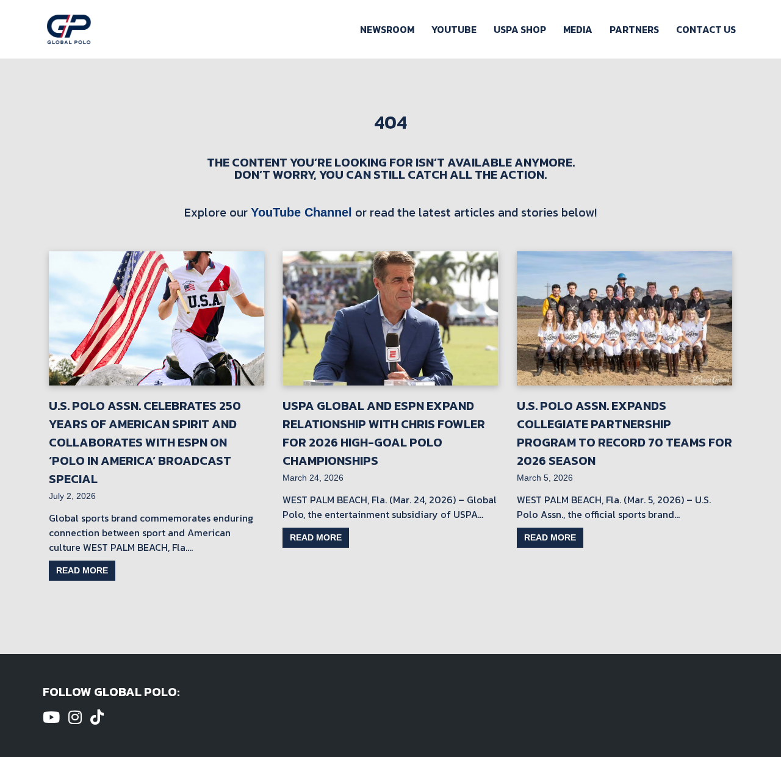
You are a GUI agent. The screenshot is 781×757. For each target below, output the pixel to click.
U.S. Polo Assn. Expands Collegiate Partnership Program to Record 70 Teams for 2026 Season (624, 433)
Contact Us (706, 29)
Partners (634, 29)
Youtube (454, 29)
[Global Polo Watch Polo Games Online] (69, 29)
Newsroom (387, 29)
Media (577, 29)
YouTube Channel (301, 212)
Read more (82, 570)
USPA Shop (520, 29)
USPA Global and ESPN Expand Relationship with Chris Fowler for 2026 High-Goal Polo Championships (384, 433)
